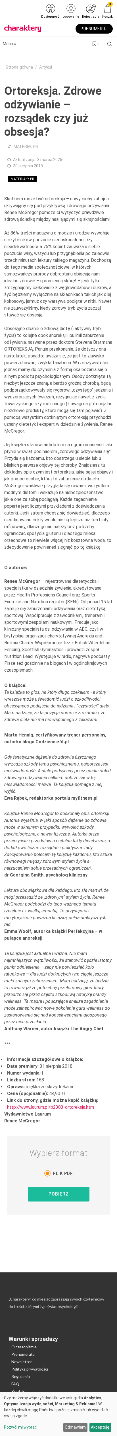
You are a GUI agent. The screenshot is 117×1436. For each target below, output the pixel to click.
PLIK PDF (63, 1173)
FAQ (15, 1383)
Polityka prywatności (29, 1369)
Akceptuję (100, 1427)
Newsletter (21, 1361)
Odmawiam (75, 1427)
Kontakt (18, 1391)
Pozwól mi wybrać (20, 1427)
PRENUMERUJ (94, 28)
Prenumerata (23, 1354)
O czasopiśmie (24, 1346)
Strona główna (19, 67)
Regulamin (20, 1376)
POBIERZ (59, 1194)
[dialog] (58, 1414)
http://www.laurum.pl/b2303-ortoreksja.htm (50, 1107)
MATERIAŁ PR (26, 146)
